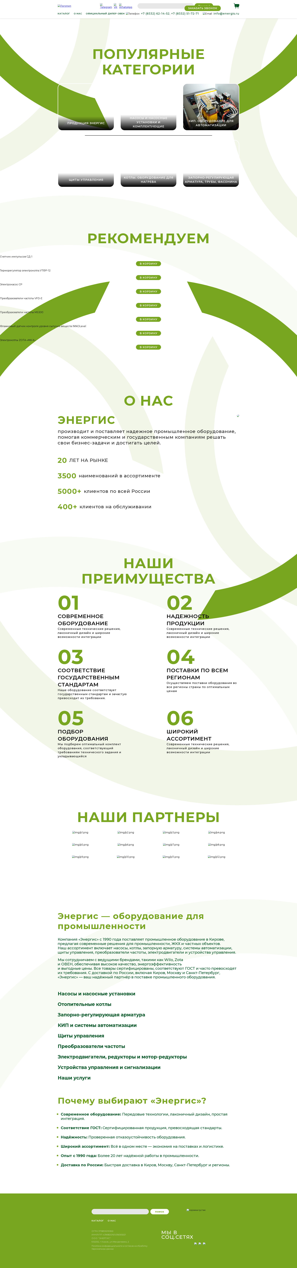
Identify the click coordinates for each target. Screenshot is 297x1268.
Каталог (64, 13)
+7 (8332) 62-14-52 (155, 13)
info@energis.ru (226, 13)
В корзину (148, 263)
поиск (159, 1211)
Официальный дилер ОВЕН (105, 13)
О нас (78, 13)
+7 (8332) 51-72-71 (185, 13)
